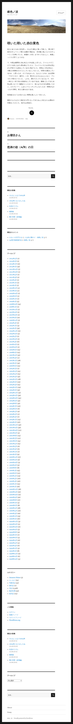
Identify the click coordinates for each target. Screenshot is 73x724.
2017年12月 (13, 309)
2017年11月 (13, 312)
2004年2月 (13, 387)
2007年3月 (13, 358)
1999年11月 (13, 524)
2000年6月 (13, 505)
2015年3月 (13, 323)
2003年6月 (13, 409)
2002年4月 (13, 446)
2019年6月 (13, 296)
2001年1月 (12, 487)
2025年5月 (13, 258)
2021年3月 (13, 280)
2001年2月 (13, 484)
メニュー (61, 13)
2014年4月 (13, 336)
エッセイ (12, 580)
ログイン (12, 612)
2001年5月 (13, 476)
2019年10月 (13, 293)
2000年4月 (13, 511)
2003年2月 (13, 419)
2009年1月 (13, 350)
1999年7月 (13, 535)
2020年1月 (13, 291)
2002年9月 (13, 433)
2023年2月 (13, 264)
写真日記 (12, 583)
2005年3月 (13, 377)
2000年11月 (13, 492)
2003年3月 (13, 417)
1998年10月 (13, 559)
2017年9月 (13, 317)
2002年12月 (13, 425)
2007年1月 (13, 363)
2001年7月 (13, 470)
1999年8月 (13, 532)
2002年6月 (13, 441)
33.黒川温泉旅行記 (15, 240)
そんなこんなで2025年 (17, 195)
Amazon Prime (14, 577)
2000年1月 (13, 519)
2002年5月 (13, 444)
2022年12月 (13, 269)
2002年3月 (13, 449)
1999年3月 (13, 546)
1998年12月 (13, 554)
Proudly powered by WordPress (23, 718)
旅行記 (11, 586)
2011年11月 (13, 344)
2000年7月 (13, 503)
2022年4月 (13, 275)
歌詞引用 (12, 591)
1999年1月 (13, 551)
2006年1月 (13, 366)
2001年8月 (13, 468)
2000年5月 (13, 508)
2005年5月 (13, 371)
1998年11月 (13, 556)
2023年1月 (13, 267)
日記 (26, 118)
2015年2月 (13, 326)
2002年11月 (13, 427)
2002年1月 (13, 454)
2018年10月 (13, 304)
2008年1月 (13, 352)
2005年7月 (13, 368)
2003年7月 (13, 406)
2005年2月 (13, 379)
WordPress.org (14, 620)
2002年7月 (13, 438)
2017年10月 (13, 315)
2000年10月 (13, 495)
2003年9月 (13, 401)
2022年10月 (13, 272)
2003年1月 (13, 422)
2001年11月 (13, 460)
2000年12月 (13, 489)
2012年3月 (13, 342)
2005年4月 (13, 374)
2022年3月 (13, 277)
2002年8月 (13, 436)
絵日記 (11, 594)
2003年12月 (13, 393)
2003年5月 (13, 411)
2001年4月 (13, 478)
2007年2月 (13, 360)
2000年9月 (13, 497)
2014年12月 (13, 331)
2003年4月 (13, 414)
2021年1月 (12, 285)
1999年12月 (13, 521)
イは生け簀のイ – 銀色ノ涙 (34, 237)
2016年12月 (13, 320)
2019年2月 (13, 299)
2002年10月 (13, 430)
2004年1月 (13, 390)
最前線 (11, 211)
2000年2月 (13, 516)
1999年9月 (13, 529)
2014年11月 (13, 334)
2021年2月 (13, 283)
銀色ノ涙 (12, 11)
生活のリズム (13, 206)
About (9, 707)
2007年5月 (13, 355)
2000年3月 (13, 513)
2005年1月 (13, 382)
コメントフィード (15, 617)
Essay (9, 712)
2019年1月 (13, 301)
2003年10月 (13, 398)
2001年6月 (13, 473)
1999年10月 (13, 527)
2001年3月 (13, 481)
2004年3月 (13, 385)
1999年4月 (13, 543)
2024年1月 (13, 261)
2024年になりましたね (17, 201)
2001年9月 (13, 465)
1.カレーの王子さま (15, 237)
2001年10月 (13, 462)
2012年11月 (13, 339)
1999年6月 (13, 537)
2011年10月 (13, 347)
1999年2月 (13, 548)
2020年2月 (13, 288)
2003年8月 (13, 403)
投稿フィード (13, 615)
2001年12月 (13, 457)
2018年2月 (13, 307)
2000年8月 (13, 500)
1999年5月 (13, 540)
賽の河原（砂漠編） (16, 217)
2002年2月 (13, 452)
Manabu (12, 118)
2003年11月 (13, 395)
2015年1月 (12, 328)
